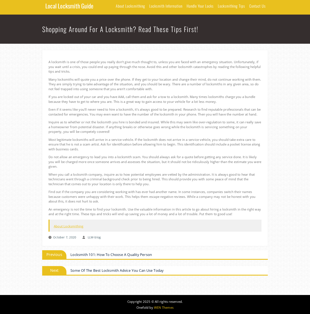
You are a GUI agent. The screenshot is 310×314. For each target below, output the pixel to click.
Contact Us (257, 6)
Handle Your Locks (200, 6)
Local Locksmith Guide (69, 5)
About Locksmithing (130, 6)
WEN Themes (164, 307)
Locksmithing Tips (231, 6)
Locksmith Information (165, 6)
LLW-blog (94, 237)
